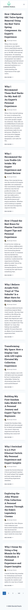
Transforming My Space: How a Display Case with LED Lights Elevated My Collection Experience (14, 356)
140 (19, 593)
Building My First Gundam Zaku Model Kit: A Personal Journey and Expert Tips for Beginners (13, 406)
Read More (9, 77)
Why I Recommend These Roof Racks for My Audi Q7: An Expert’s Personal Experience (14, 96)
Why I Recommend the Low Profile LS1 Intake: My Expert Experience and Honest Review (13, 163)
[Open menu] (23, 4)
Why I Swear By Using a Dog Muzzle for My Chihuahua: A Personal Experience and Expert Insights (13, 556)
